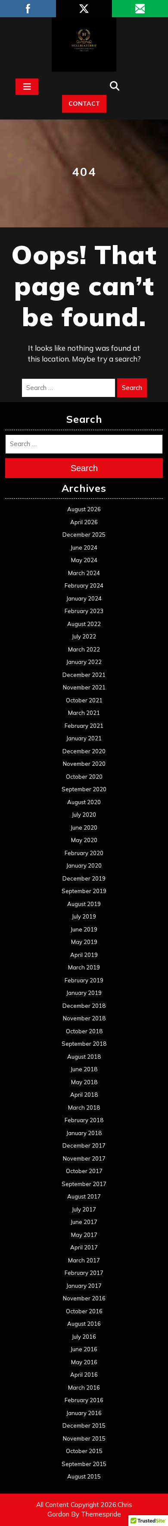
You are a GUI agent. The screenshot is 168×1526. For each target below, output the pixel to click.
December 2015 (84, 1425)
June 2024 (84, 547)
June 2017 (84, 1221)
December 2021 (84, 674)
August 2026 (84, 509)
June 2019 (84, 929)
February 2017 (84, 1272)
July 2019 (84, 916)
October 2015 (84, 1450)
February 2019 (84, 980)
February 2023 (84, 610)
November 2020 (84, 763)
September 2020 (84, 789)
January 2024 (84, 598)
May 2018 (84, 1082)
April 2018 (84, 1094)
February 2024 (84, 585)
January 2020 (84, 865)
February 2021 (84, 725)
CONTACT (84, 103)
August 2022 (84, 623)
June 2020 (84, 827)
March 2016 (84, 1387)
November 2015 (84, 1438)
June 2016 (84, 1349)
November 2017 (84, 1158)
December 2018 (84, 1005)
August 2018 (84, 1056)
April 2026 (84, 522)
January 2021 (84, 738)
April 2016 (84, 1374)
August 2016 (84, 1323)
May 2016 (84, 1362)
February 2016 (84, 1400)
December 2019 (84, 878)
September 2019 (84, 890)
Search (132, 388)
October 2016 (84, 1311)
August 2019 (84, 903)
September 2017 (84, 1183)
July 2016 (84, 1336)
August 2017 (84, 1196)
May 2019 (84, 941)
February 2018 (84, 1120)
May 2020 (84, 840)
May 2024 (84, 560)
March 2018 (84, 1107)
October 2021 (84, 700)
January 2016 (84, 1413)
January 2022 (84, 661)
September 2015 (84, 1463)
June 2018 (84, 1069)
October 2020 (84, 776)
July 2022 (84, 636)
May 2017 (84, 1234)
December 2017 (84, 1145)
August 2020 (84, 802)
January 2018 (84, 1133)
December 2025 (84, 534)
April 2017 (84, 1247)
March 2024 (84, 572)
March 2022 (84, 649)
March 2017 (84, 1260)
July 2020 (84, 814)
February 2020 (84, 853)
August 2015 (84, 1476)
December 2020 (84, 751)
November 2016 (84, 1298)
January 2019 (84, 992)
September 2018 (84, 1043)
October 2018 (84, 1031)
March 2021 (84, 712)
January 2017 (84, 1285)
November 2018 (84, 1018)
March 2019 (84, 967)
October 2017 (84, 1170)
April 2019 (84, 954)
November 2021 (84, 687)
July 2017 (84, 1209)
